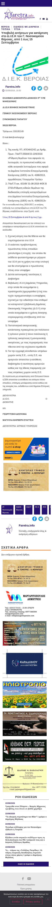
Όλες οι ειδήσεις (26, 864)
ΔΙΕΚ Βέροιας (19, 508)
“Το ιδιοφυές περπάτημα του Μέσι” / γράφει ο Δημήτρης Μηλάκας (26, 818)
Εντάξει (16, 901)
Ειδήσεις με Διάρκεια (26, 27)
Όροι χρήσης (26, 888)
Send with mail (46, 88)
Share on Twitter (39, 88)
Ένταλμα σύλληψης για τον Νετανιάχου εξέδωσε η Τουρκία (23, 828)
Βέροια (5, 27)
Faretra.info (12, 86)
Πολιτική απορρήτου (26, 884)
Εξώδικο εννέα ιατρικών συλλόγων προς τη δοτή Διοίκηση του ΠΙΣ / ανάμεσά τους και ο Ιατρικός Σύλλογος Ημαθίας (25, 839)
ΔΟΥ (29, 507)
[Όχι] (47, 899)
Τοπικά (5, 29)
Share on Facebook (33, 88)
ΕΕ (45, 507)
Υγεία (17, 29)
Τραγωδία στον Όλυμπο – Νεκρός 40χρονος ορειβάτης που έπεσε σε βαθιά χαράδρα (25, 807)
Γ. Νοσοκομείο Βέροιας (7, 510)
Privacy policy (33, 901)
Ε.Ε (37, 507)
